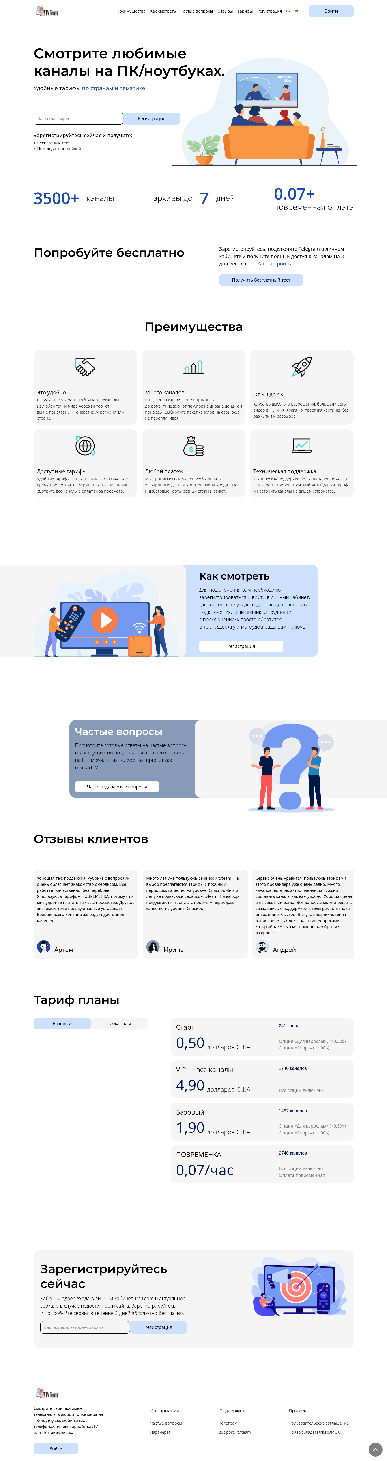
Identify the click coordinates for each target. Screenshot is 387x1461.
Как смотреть (163, 11)
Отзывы (225, 11)
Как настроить (274, 263)
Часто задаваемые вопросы (117, 787)
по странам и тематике (113, 88)
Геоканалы (119, 1023)
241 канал (289, 1025)
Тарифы (245, 11)
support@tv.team (235, 1432)
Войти (331, 11)
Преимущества (131, 11)
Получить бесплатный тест (261, 280)
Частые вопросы (197, 11)
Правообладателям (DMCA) (315, 1432)
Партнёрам (161, 1432)
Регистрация (269, 11)
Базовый (62, 1023)
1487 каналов (293, 1110)
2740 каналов (293, 1068)
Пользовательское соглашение (319, 1423)
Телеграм (228, 1423)
